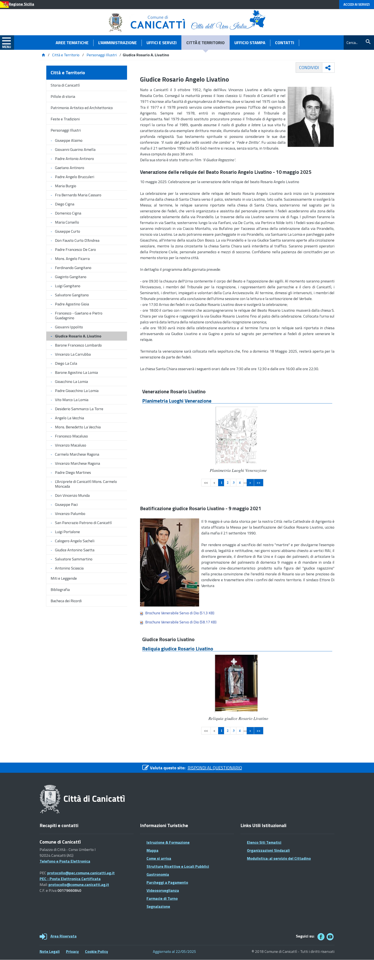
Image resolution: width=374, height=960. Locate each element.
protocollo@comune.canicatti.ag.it (78, 884)
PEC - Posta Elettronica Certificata (70, 879)
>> (259, 482)
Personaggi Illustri (102, 55)
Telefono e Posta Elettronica (65, 861)
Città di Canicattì (94, 798)
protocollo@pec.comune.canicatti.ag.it (81, 873)
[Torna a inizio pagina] (365, 951)
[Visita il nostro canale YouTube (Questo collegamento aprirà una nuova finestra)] (330, 936)
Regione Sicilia (21, 4)
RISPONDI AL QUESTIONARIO (215, 767)
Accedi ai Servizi (356, 4)
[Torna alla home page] (43, 55)
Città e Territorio (65, 55)
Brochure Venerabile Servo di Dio (179, 613)
